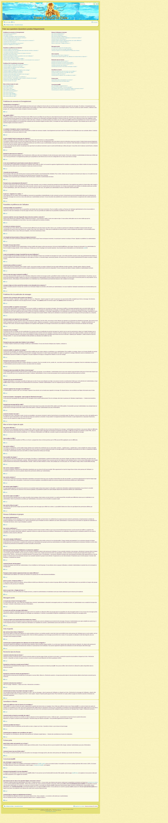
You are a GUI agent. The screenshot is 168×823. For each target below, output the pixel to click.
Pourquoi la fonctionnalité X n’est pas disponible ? (62, 87)
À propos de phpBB (38, 765)
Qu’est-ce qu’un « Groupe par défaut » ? (60, 41)
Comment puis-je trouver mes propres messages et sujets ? (64, 66)
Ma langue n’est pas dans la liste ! (10, 54)
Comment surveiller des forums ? (59, 73)
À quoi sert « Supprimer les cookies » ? (11, 44)
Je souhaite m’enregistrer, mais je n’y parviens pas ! (14, 36)
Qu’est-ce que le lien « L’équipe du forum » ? (61, 43)
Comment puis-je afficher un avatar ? (11, 57)
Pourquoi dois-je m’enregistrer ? (10, 33)
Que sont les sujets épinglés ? (9, 93)
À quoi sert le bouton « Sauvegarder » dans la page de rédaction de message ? (20, 78)
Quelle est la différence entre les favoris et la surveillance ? (64, 71)
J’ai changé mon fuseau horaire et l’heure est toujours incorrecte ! (17, 53)
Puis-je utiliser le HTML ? (8, 86)
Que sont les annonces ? (8, 92)
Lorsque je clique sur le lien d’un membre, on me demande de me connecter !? (21, 59)
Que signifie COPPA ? (8, 35)
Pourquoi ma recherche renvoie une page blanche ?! (63, 63)
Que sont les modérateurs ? (57, 35)
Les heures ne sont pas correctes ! (10, 51)
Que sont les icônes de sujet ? (9, 96)
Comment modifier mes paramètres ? (11, 49)
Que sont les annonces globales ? (10, 90)
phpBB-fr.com (59, 809)
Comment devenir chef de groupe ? (59, 39)
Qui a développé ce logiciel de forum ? (60, 85)
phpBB (85, 248)
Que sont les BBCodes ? (8, 85)
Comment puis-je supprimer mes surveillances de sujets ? (64, 75)
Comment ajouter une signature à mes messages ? (14, 67)
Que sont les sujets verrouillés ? (10, 94)
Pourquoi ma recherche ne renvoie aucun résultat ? (62, 62)
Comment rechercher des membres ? (60, 65)
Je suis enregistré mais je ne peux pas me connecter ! (14, 37)
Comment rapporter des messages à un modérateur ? (14, 76)
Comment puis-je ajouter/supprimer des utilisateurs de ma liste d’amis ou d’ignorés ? (69, 56)
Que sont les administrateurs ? (58, 33)
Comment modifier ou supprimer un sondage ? (13, 71)
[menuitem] (13, 22)
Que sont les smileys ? (8, 88)
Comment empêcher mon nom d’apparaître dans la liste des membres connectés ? (20, 50)
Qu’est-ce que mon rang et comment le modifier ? (13, 58)
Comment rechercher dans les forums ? (60, 61)
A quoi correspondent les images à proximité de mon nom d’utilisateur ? (18, 55)
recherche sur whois (93, 782)
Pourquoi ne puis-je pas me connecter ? (11, 39)
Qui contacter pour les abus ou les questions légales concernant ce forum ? (68, 88)
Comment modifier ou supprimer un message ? (13, 65)
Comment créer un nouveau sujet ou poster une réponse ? (15, 64)
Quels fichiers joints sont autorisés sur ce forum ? (62, 79)
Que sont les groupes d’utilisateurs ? (59, 36)
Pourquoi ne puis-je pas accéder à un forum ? (13, 72)
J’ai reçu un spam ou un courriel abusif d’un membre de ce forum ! (66, 50)
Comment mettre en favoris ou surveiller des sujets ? (63, 72)
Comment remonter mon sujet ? (10, 80)
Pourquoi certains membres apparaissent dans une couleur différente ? (67, 40)
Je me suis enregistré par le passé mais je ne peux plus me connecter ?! (18, 40)
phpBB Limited (41, 763)
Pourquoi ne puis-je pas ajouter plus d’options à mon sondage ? (16, 70)
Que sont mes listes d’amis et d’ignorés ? (60, 55)
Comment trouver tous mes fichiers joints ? (61, 81)
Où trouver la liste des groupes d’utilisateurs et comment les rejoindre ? (67, 37)
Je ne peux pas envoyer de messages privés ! (61, 47)
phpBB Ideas (75, 773)
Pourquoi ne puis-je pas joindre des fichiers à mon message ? (16, 74)
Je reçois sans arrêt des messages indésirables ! (62, 49)
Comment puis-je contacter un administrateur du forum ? (63, 89)
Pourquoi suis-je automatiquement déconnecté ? (13, 43)
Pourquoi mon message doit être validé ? (12, 79)
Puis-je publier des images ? (9, 89)
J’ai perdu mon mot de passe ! (9, 41)
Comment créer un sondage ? (9, 68)
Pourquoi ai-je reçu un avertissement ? (11, 75)
